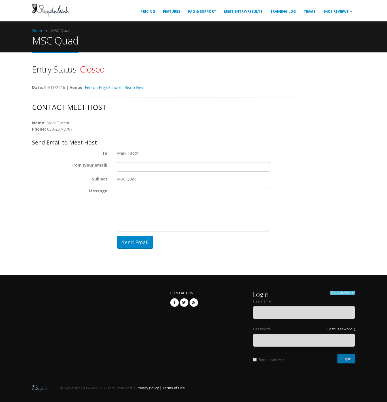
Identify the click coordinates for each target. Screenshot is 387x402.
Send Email (135, 242)
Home (37, 30)
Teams (309, 11)
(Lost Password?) (340, 329)
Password (261, 329)
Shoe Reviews (335, 11)
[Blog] (194, 302)
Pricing (148, 11)
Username (262, 301)
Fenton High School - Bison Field (114, 87)
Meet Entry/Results (243, 11)
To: (105, 153)
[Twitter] (184, 302)
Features (171, 11)
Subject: (100, 179)
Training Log (283, 11)
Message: (99, 190)
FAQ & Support (202, 11)
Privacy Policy (148, 388)
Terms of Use (173, 388)
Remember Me (271, 359)
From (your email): (90, 165)
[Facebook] (174, 302)
